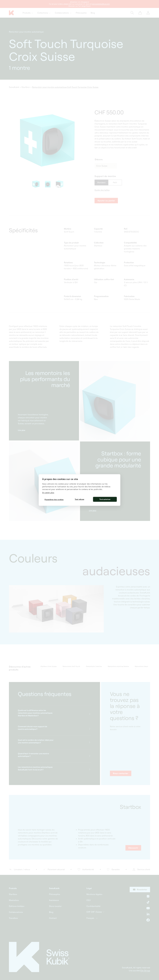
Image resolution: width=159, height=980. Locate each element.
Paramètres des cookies (54, 499)
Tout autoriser (104, 499)
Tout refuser (79, 499)
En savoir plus (48, 492)
